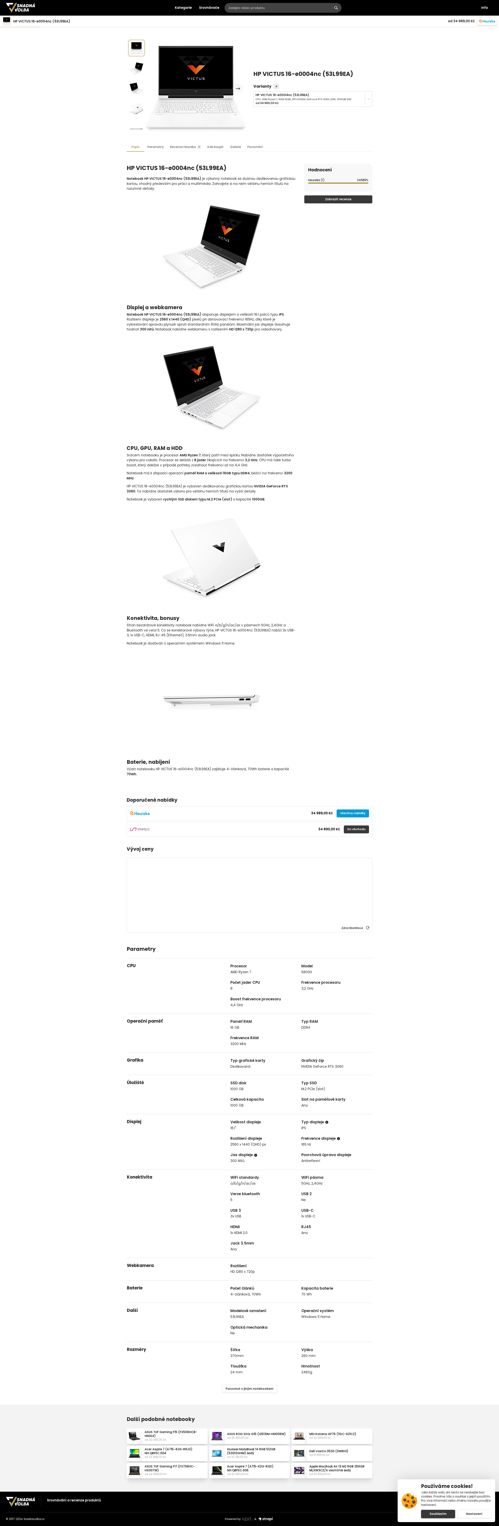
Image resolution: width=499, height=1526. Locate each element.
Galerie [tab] (235, 147)
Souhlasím (438, 1514)
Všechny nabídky (352, 813)
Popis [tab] (135, 147)
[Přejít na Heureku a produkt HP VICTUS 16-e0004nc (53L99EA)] (487, 21)
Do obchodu (356, 829)
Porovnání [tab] (255, 147)
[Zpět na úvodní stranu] (20, 8)
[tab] (185, 147)
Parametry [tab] (155, 147)
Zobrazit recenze (338, 199)
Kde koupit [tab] (215, 147)
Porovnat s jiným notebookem (249, 1389)
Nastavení (474, 1514)
